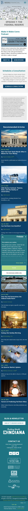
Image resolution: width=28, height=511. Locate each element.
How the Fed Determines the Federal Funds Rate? (11, 297)
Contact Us (13, 449)
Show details (19, 262)
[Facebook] (14, 453)
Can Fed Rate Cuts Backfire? (11, 226)
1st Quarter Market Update (11, 367)
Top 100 (14, 504)
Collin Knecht (6, 195)
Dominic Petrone (7, 302)
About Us (6, 60)
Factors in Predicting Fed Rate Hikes (14, 402)
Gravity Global (7, 500)
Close (22, 503)
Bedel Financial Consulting (18, 496)
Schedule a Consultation (14, 86)
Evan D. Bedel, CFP (8, 157)
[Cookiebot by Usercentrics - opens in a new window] (17, 237)
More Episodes (19, 60)
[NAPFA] (14, 481)
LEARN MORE (20, 508)
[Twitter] (17, 453)
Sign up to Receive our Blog (14, 423)
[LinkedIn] (10, 453)
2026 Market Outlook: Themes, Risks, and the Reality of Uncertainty (12, 190)
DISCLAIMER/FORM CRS (18, 500)
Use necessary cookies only (14, 273)
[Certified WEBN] (14, 461)
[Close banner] (25, 236)
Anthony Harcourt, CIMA (10, 370)
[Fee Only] (14, 486)
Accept (14, 267)
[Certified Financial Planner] (14, 467)
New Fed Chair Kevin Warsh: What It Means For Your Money (13, 152)
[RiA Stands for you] (14, 474)
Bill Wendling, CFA (7, 336)
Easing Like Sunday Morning (11, 333)
